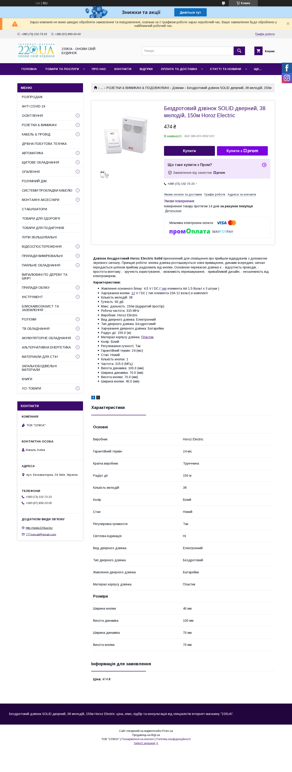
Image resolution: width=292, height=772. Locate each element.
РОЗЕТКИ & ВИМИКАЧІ (39, 125)
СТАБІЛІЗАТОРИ (34, 209)
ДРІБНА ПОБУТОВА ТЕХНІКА (44, 144)
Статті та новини (225, 69)
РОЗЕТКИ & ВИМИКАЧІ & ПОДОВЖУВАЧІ (138, 88)
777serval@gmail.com (41, 534)
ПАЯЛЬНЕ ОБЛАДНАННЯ (41, 265)
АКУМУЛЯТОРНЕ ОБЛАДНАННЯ (46, 338)
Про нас (99, 69)
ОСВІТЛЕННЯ (32, 115)
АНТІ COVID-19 (33, 106)
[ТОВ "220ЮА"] (36, 57)
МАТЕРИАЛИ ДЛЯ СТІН (40, 357)
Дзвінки (178, 88)
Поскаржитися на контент (137, 739)
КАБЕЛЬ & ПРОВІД (36, 134)
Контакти (122, 69)
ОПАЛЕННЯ (31, 172)
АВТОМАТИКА (32, 153)
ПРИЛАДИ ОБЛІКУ (36, 287)
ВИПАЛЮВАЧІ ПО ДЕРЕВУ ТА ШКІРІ (44, 276)
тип (164, 288)
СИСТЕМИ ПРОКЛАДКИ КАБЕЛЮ (47, 190)
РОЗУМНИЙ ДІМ (34, 181)
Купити (189, 151)
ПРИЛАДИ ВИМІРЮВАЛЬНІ (42, 256)
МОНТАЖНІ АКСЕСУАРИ (40, 200)
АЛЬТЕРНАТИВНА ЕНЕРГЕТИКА (46, 347)
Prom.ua (167, 731)
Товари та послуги (62, 69)
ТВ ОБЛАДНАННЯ (36, 328)
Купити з (234, 151)
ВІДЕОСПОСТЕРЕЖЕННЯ (42, 246)
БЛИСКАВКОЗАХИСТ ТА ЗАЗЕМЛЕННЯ (40, 308)
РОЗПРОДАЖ (32, 97)
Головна (29, 69)
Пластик (147, 337)
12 (133, 293)
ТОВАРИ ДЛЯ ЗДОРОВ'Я (41, 218)
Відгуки (146, 69)
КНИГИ (27, 379)
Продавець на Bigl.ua (146, 735)
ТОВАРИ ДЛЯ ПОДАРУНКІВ (43, 228)
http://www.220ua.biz (39, 528)
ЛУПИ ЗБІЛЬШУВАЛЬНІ (39, 237)
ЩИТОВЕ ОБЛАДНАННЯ (40, 162)
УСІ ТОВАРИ (31, 388)
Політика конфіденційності (173, 739)
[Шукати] (239, 51)
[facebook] (93, 398)
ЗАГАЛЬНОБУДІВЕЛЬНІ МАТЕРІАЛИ (39, 368)
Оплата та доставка (179, 69)
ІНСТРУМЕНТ (32, 297)
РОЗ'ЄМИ (29, 319)
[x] (98, 398)
